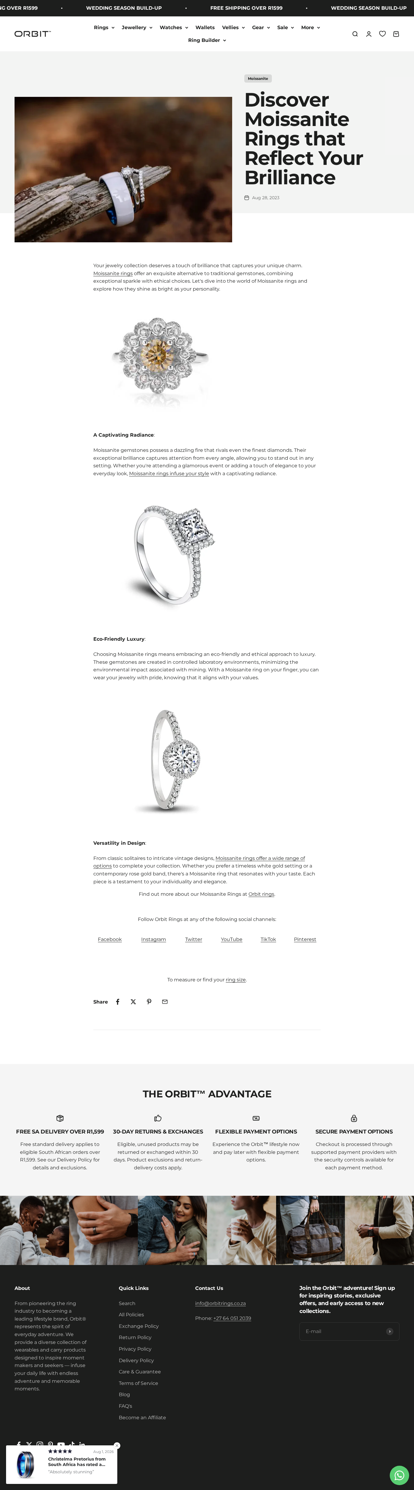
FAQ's (125, 1406)
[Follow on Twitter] (29, 1445)
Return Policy (135, 1337)
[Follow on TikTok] (72, 1445)
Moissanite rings (113, 273)
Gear (258, 27)
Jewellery (134, 27)
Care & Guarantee (140, 1372)
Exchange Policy (139, 1326)
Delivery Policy (136, 1360)
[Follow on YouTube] (61, 1445)
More (307, 27)
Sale (282, 27)
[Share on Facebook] (118, 1002)
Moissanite (258, 78)
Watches (171, 27)
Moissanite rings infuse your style (169, 473)
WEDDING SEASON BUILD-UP (108, 8)
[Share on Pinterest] (149, 1002)
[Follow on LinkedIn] (82, 1445)
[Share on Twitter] (133, 1002)
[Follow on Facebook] (19, 1445)
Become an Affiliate (142, 1417)
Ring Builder (204, 40)
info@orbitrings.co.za (220, 1303)
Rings (101, 27)
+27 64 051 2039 (232, 1318)
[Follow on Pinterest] (50, 1445)
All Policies (131, 1315)
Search (127, 1303)
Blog (124, 1394)
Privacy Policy (135, 1349)
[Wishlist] (382, 34)
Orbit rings (261, 894)
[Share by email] (165, 1002)
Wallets (205, 27)
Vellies (230, 27)
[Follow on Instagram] (40, 1445)
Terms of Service (138, 1383)
